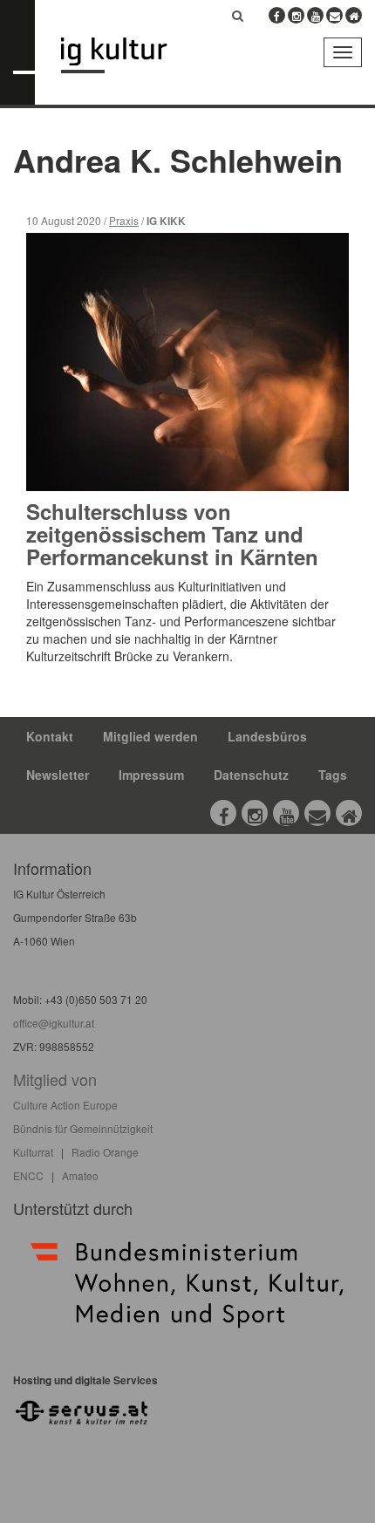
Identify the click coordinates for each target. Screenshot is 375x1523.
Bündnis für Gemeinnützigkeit (83, 1128)
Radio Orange (105, 1151)
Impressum (151, 774)
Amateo (80, 1175)
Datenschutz (251, 774)
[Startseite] (127, 55)
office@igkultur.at (53, 1022)
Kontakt (49, 736)
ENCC (28, 1175)
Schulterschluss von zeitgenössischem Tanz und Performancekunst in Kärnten (172, 534)
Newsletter (57, 774)
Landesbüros (267, 736)
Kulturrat (33, 1151)
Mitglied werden (150, 736)
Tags (332, 774)
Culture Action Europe (65, 1104)
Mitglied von (55, 1079)
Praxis (124, 220)
